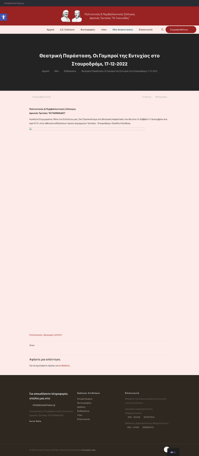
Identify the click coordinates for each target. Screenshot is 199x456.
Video (79, 415)
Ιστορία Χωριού (84, 398)
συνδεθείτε (64, 365)
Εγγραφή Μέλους (179, 29)
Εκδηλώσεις (70, 71)
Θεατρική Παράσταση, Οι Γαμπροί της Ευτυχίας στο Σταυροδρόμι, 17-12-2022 (119, 71)
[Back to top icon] (167, 449)
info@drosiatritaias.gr (14, 3)
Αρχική (45, 71)
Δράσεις (81, 407)
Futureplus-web (88, 450)
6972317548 (148, 417)
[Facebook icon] (196, 3)
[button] (3, 17)
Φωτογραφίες (84, 402)
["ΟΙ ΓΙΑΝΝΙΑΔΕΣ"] (99, 15)
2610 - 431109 (133, 427)
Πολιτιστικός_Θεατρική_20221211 (45, 335)
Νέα (56, 71)
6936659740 (148, 427)
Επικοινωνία (83, 419)
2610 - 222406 (134, 417)
